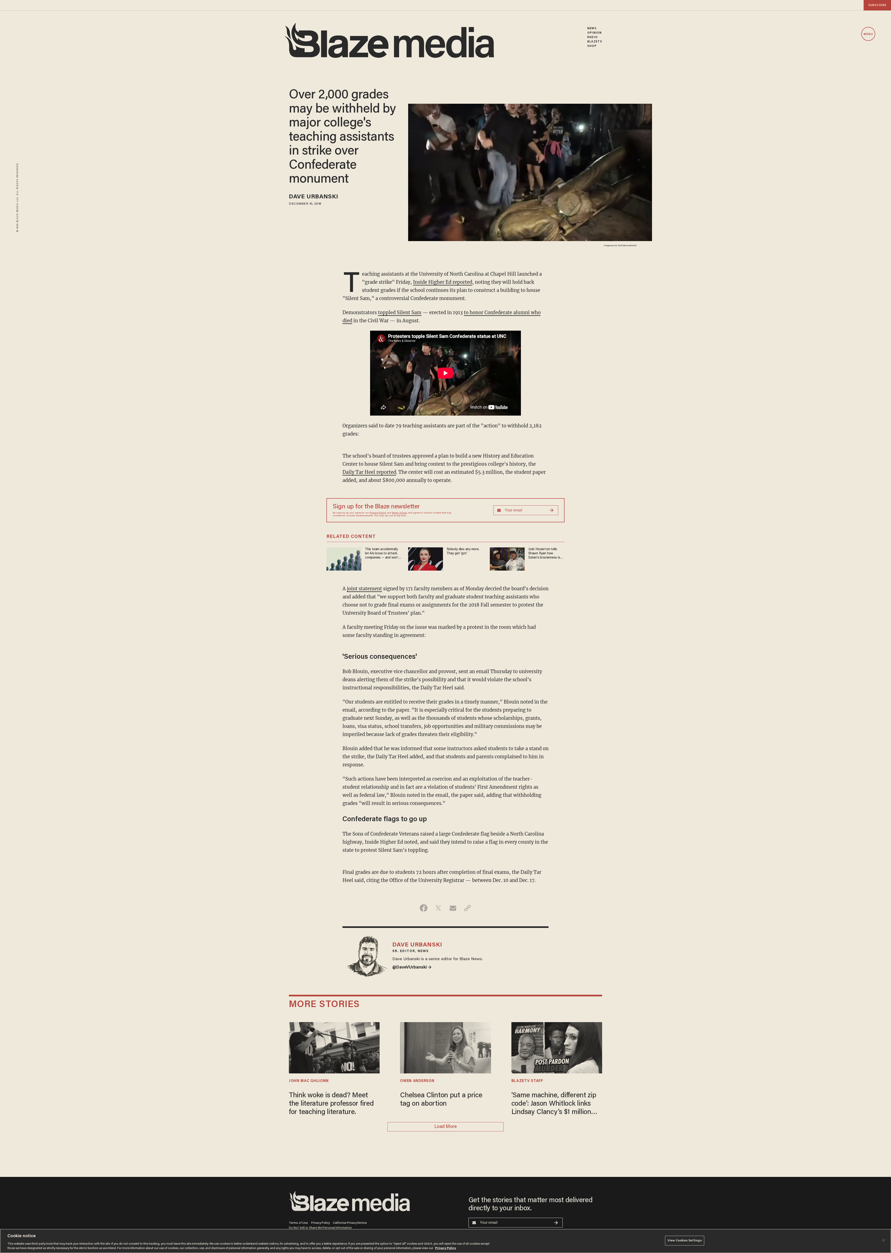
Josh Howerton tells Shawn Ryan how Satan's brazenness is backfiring (544, 554)
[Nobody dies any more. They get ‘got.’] (425, 558)
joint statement (364, 588)
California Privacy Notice (350, 1222)
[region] (445, 1241)
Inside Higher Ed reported (442, 282)
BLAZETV (594, 41)
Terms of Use (399, 513)
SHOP (591, 46)
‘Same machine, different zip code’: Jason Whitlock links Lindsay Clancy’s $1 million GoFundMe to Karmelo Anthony (553, 1104)
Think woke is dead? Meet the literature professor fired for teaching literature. (331, 1104)
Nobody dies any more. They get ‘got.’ (463, 551)
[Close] (883, 1240)
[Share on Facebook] (423, 908)
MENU (868, 34)
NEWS (591, 28)
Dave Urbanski (313, 197)
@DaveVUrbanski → (412, 968)
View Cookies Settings (685, 1240)
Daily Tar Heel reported (369, 472)
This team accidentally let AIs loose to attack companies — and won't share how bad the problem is (382, 554)
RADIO (592, 37)
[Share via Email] (453, 908)
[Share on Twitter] (438, 908)
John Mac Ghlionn (309, 1081)
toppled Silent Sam (399, 312)
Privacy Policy (378, 513)
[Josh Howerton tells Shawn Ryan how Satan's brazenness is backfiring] (507, 558)
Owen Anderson (417, 1081)
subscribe (877, 5)
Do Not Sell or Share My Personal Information (320, 1227)
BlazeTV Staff (527, 1081)
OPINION (594, 32)
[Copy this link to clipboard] (467, 908)
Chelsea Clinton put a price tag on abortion (441, 1100)
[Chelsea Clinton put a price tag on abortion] (445, 1047)
